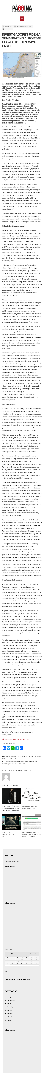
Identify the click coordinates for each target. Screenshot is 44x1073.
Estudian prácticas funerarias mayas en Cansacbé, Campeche (10, 808)
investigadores (22, 756)
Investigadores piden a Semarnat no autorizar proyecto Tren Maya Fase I (21, 40)
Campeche (8, 29)
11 (12, 960)
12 (17, 960)
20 (22, 961)
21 (26, 961)
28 (26, 963)
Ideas (9, 1003)
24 (7, 963)
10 (7, 960)
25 (12, 963)
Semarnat (7, 759)
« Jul (6, 971)
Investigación (11, 1007)
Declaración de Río (11, 756)
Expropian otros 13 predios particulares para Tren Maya (31, 834)
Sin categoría (11, 1017)
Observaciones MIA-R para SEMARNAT (15, 739)
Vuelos (9, 1020)
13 (22, 960)
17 (7, 961)
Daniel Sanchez (24, 770)
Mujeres (10, 1013)
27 (22, 963)
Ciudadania (11, 1000)
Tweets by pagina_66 (11, 861)
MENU (22, 18)
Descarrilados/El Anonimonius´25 (29, 807)
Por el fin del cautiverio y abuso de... (10, 834)
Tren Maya (14, 759)
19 (17, 961)
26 (17, 963)
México (9, 1010)
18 (12, 961)
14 (26, 960)
